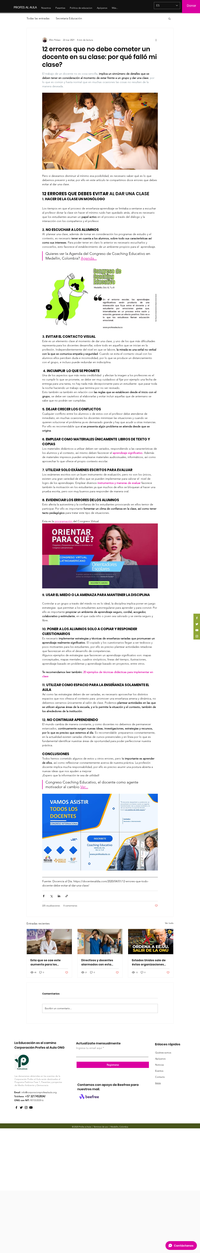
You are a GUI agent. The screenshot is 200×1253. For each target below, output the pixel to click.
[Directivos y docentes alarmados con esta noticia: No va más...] (100, 941)
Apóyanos (160, 1058)
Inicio (158, 1082)
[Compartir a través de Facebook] (43, 896)
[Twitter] (197, 624)
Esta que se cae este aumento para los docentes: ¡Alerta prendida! (45, 962)
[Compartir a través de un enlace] (66, 896)
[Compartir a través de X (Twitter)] (51, 896)
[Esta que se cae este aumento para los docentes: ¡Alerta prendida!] (49, 941)
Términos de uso (100, 1127)
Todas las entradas (38, 18)
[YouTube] (197, 630)
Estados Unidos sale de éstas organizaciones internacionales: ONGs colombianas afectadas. (150, 962)
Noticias (159, 1064)
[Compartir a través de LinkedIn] (59, 896)
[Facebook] (197, 618)
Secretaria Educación (69, 18)
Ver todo (169, 923)
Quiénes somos (163, 1052)
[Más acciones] (156, 40)
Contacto (160, 1076)
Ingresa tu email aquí (89, 1048)
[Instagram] (197, 636)
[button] (169, 18)
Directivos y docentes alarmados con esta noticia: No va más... (97, 962)
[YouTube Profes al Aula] (31, 1107)
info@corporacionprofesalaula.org (39, 1092)
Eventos (159, 1070)
